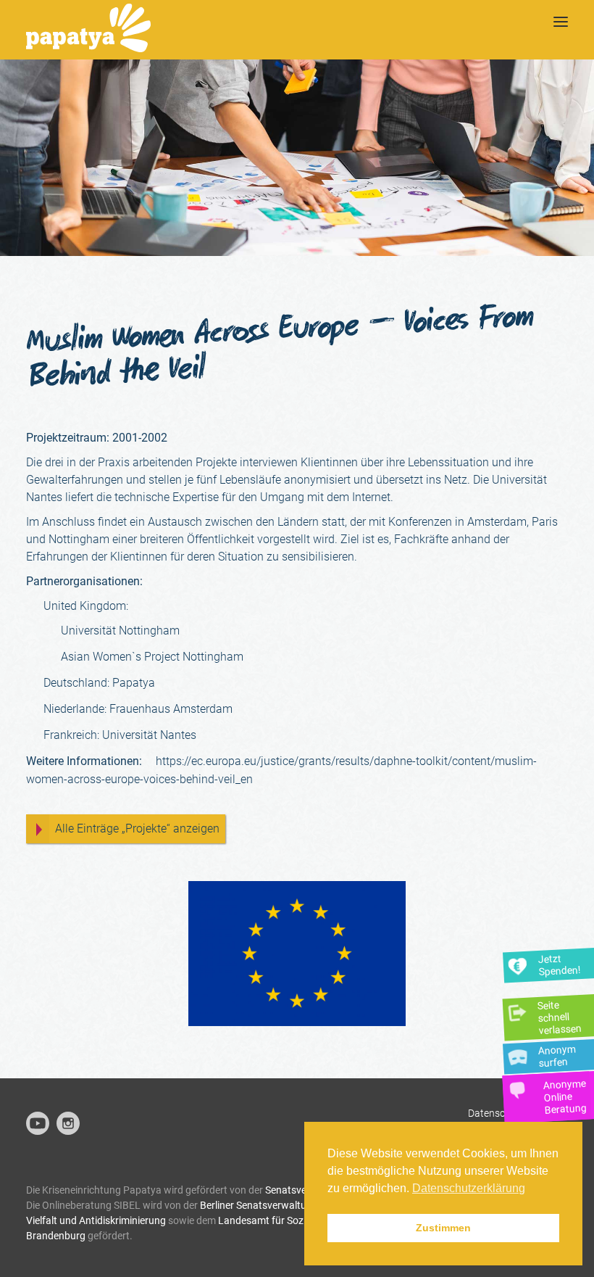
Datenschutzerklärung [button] (468, 1188)
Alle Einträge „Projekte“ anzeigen (137, 828)
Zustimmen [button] (443, 1227)
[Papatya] (88, 29)
